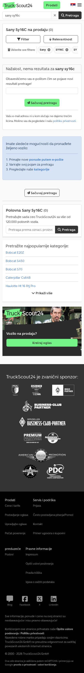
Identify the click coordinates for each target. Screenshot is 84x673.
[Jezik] (73, 5)
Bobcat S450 (15, 261)
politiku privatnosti (64, 121)
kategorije (41, 169)
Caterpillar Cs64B (18, 277)
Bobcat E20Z (15, 252)
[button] (79, 5)
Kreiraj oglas (42, 343)
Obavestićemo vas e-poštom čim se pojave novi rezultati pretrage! (39, 81)
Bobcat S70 (14, 269)
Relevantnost (61, 39)
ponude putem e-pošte (46, 159)
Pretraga (72, 15)
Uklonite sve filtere (22, 50)
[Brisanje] (55, 15)
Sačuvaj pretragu (43, 103)
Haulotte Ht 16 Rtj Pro (20, 286)
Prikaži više (43, 293)
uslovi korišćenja (47, 664)
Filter (24, 39)
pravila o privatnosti (25, 664)
